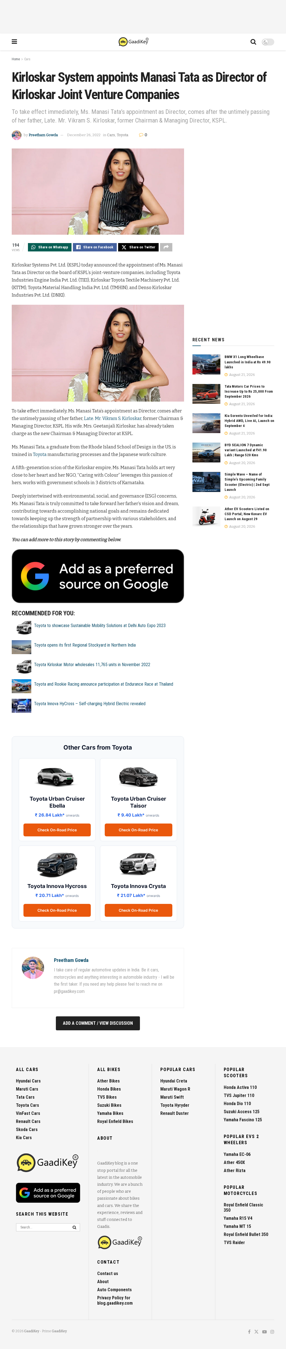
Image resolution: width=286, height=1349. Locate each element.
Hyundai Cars (28, 1081)
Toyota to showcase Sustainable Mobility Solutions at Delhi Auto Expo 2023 (100, 625)
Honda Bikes (109, 1089)
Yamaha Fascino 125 (243, 1119)
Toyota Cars (27, 1105)
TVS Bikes (107, 1097)
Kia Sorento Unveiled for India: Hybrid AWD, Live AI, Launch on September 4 (249, 421)
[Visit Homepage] (134, 41)
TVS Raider (234, 1242)
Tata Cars (25, 1097)
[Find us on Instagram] (272, 1332)
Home (16, 59)
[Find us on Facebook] (249, 1332)
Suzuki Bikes (109, 1105)
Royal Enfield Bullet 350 (246, 1234)
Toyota (122, 135)
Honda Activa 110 (240, 1087)
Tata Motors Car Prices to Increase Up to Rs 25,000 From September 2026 (249, 391)
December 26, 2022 (84, 135)
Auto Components (114, 1289)
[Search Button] (253, 41)
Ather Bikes (108, 1081)
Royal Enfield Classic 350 (243, 1207)
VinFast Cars (28, 1113)
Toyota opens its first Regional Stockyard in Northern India (85, 645)
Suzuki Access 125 (241, 1111)
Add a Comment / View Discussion (98, 1023)
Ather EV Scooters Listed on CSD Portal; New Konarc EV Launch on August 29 (247, 514)
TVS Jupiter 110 (239, 1095)
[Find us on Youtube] (264, 1332)
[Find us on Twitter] (256, 1332)
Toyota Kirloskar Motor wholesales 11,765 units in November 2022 (92, 664)
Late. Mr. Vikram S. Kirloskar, (113, 418)
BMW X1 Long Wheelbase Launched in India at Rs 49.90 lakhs (248, 362)
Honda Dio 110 (237, 1103)
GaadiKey (31, 1331)
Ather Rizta (235, 1170)
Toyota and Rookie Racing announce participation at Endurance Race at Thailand (103, 684)
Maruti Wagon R (175, 1089)
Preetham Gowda (43, 135)
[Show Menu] (14, 41)
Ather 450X (234, 1162)
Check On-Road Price (57, 830)
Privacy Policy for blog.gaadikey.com (115, 1300)
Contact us (107, 1273)
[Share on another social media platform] (166, 247)
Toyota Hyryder (174, 1105)
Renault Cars (28, 1121)
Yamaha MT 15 (237, 1226)
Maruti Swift (172, 1097)
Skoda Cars (27, 1129)
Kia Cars (24, 1137)
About (103, 1281)
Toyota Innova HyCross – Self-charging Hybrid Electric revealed (90, 703)
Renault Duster (174, 1113)
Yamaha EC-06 (237, 1154)
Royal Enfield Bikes (115, 1121)
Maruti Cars (27, 1089)
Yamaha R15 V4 (238, 1218)
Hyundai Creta (173, 1081)
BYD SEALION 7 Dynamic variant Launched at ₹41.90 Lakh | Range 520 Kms (246, 450)
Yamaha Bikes (110, 1113)
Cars (27, 59)
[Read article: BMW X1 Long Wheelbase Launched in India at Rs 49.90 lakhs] (206, 364)
